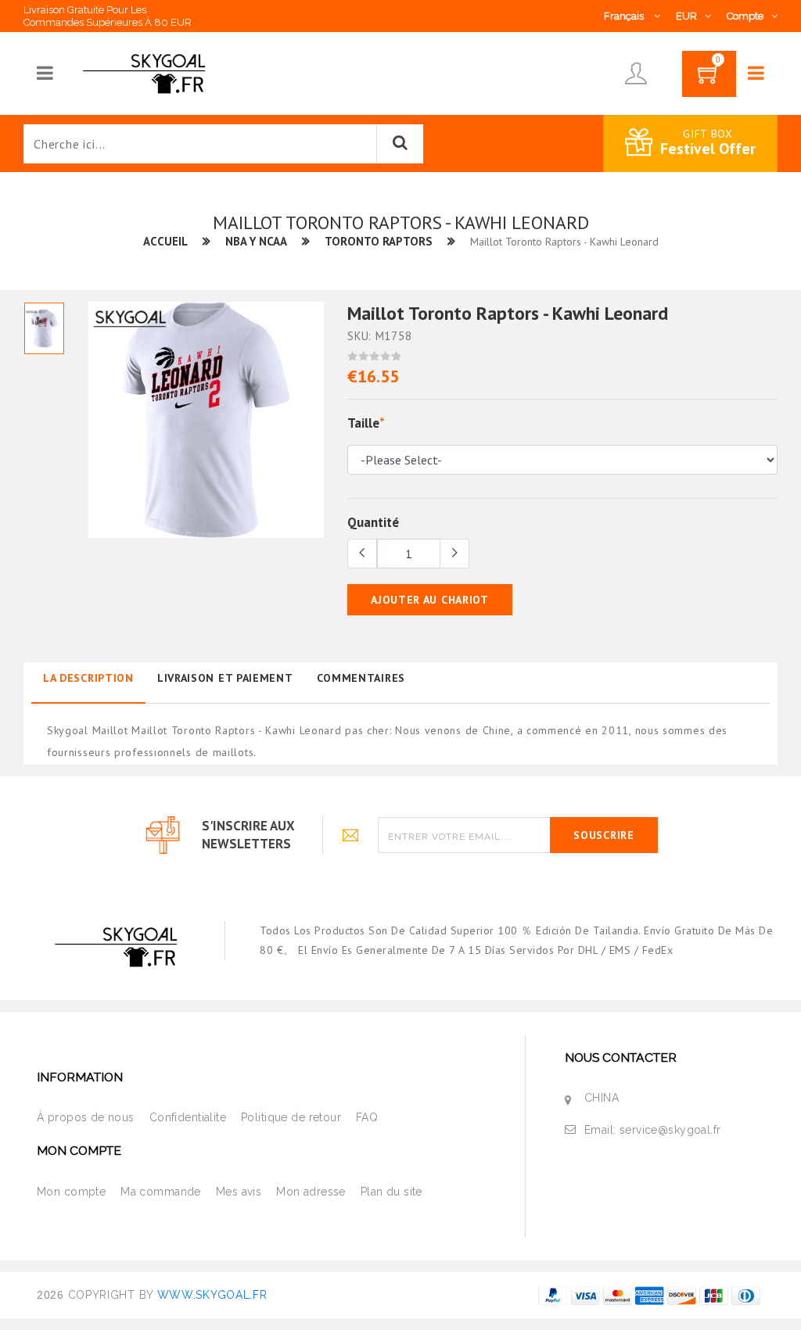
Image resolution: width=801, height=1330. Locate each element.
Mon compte (71, 1191)
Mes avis (238, 1191)
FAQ (367, 1117)
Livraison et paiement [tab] (225, 678)
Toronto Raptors (379, 241)
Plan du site (391, 1191)
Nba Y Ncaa (256, 241)
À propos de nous (86, 1117)
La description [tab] (88, 678)
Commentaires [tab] (361, 678)
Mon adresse (311, 1191)
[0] (709, 78)
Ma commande (160, 1191)
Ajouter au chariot (430, 600)
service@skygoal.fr (670, 1130)
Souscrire (603, 835)
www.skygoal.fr (212, 1295)
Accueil (165, 241)
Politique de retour (291, 1117)
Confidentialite (187, 1117)
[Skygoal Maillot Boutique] (147, 73)
